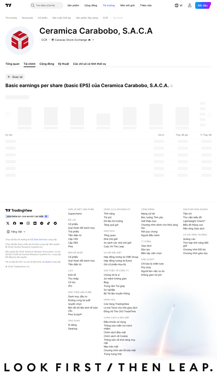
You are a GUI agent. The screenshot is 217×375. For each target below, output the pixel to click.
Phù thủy (146, 267)
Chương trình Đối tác (194, 249)
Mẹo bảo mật (111, 346)
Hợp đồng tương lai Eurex (118, 260)
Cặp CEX (73, 238)
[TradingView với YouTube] (21, 223)
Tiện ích (187, 213)
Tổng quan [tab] (12, 63)
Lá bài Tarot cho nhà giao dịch (120, 307)
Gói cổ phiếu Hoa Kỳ (115, 264)
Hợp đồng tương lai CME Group (121, 256)
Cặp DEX (73, 242)
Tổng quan (110, 235)
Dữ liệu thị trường (113, 221)
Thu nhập (73, 278)
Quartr (48, 261)
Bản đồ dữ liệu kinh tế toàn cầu (83, 309)
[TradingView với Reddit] (55, 223)
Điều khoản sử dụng (115, 321)
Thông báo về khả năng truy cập (119, 341)
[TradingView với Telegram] (41, 223)
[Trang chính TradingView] (8, 5)
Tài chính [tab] (29, 63)
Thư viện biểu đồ (192, 217)
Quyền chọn (75, 303)
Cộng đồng (90, 5)
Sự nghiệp (109, 289)
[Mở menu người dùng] (189, 5)
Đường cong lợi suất (79, 300)
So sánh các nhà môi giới (117, 242)
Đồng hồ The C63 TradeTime (120, 311)
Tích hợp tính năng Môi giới (195, 244)
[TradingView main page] (18, 210)
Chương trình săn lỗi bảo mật (120, 350)
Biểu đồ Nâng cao (193, 224)
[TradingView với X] (7, 223)
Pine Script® (75, 314)
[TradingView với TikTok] (48, 223)
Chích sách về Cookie (116, 336)
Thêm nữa (146, 5)
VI (181, 5)
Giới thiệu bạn (148, 221)
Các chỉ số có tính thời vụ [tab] (89, 63)
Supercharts (75, 213)
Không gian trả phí (151, 274)
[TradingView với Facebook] (14, 223)
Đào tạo (145, 249)
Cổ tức (72, 282)
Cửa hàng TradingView (116, 303)
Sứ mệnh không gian (115, 278)
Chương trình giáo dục (195, 253)
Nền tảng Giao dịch (193, 228)
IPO (70, 286)
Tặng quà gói (111, 224)
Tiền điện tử (74, 235)
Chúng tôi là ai (112, 274)
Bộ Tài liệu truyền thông (117, 293)
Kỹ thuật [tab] (63, 63)
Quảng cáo (189, 238)
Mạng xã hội (148, 213)
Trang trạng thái (113, 354)
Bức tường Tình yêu (152, 217)
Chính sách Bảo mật (115, 332)
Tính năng (109, 213)
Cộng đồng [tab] (47, 63)
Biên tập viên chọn (151, 253)
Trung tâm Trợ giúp (114, 286)
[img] (89, 39)
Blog (106, 282)
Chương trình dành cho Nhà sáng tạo (159, 226)
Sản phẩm (73, 5)
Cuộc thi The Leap (114, 246)
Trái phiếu (73, 231)
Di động (72, 324)
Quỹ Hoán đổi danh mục (81, 227)
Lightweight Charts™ (194, 221)
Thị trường (109, 5)
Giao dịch (146, 245)
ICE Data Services (38, 239)
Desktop (72, 328)
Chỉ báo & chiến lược (152, 263)
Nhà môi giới (127, 5)
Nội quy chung (149, 231)
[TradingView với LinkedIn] (35, 223)
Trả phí (107, 217)
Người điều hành (150, 235)
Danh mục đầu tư (77, 296)
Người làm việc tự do (152, 271)
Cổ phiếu (73, 224)
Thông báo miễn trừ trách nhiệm (118, 327)
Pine (70, 246)
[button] (81, 5)
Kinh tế (72, 274)
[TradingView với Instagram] (28, 223)
